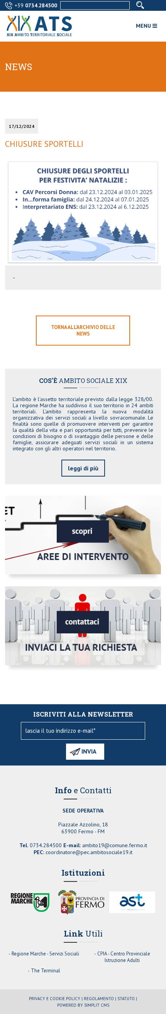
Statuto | (127, 998)
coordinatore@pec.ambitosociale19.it (89, 852)
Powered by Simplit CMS (83, 1005)
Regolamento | (100, 998)
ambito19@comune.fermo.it (114, 845)
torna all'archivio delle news (83, 330)
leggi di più (83, 468)
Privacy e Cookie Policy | (56, 998)
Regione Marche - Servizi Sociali (45, 953)
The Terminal (45, 970)
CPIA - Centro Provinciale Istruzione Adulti (123, 957)
